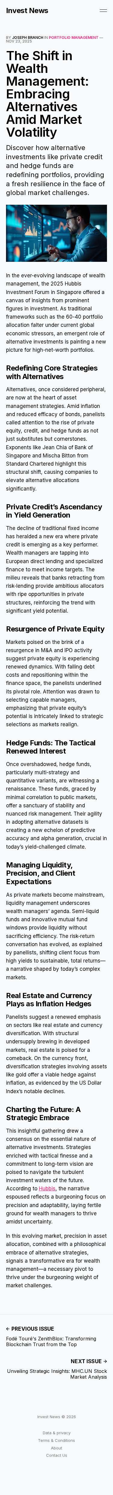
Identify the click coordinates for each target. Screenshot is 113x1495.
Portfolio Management (74, 37)
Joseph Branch (27, 37)
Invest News (27, 10)
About (56, 1447)
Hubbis (47, 1188)
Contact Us (56, 1455)
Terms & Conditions (56, 1440)
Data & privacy (57, 1432)
